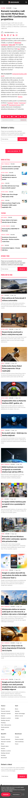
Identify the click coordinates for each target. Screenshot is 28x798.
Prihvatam (5, 794)
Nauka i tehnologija (5, 164)
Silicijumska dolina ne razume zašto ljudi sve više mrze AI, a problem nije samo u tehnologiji (14, 611)
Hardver (3, 715)
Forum (16, 744)
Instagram (22, 103)
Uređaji (2, 183)
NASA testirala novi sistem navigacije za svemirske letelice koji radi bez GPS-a (12, 469)
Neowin (20, 96)
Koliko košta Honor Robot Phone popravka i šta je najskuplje (12, 368)
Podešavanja (16, 794)
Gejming (3, 8)
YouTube (3, 105)
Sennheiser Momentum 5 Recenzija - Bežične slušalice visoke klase (10, 239)
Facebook (10, 103)
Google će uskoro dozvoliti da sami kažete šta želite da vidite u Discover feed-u (14, 575)
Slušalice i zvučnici (5, 234)
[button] (2, 2)
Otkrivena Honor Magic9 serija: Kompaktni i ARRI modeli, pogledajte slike (11, 205)
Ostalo (2, 245)
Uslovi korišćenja (19, 741)
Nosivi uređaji (4, 217)
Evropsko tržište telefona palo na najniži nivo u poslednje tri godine (14, 504)
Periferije (3, 722)
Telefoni (3, 709)
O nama (17, 737)
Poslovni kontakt (19, 739)
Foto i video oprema (6, 725)
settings (10, 791)
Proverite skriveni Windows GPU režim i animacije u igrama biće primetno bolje (14, 539)
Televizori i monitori (5, 226)
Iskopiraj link (23, 119)
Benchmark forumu (15, 105)
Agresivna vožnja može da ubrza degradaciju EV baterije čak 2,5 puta (13, 648)
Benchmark (4, 757)
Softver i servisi (4, 172)
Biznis (2, 295)
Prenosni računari (5, 711)
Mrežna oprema (5, 727)
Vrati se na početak (13, 151)
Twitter (16, 103)
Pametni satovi (5, 746)
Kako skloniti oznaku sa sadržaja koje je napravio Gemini (9, 177)
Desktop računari (5, 720)
